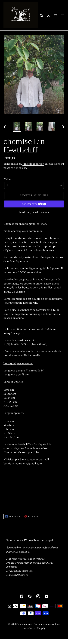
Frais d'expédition (33, 163)
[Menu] (62, 15)
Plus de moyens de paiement (34, 211)
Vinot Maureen (25, 624)
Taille (7, 179)
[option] (17, 127)
